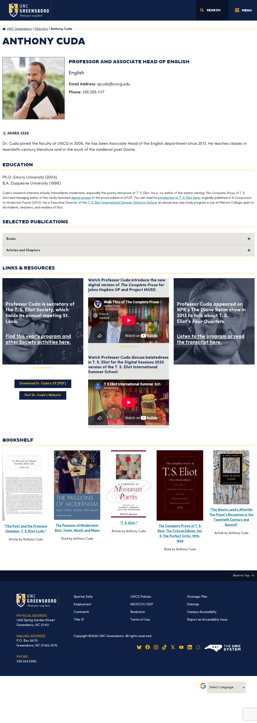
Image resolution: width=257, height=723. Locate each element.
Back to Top (241, 575)
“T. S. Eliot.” (128, 523)
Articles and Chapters (23, 250)
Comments (81, 612)
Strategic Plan (197, 596)
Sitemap (193, 604)
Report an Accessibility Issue (207, 619)
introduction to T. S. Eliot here (179, 198)
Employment (82, 604)
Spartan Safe (83, 596)
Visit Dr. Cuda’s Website (42, 395)
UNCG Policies (140, 596)
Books (11, 239)
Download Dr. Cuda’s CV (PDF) (43, 383)
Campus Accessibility (201, 612)
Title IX (79, 619)
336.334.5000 (26, 661)
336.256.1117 (93, 92)
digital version (81, 198)
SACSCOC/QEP (141, 604)
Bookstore (137, 612)
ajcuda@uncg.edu (113, 84)
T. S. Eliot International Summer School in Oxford (122, 202)
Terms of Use (140, 619)
